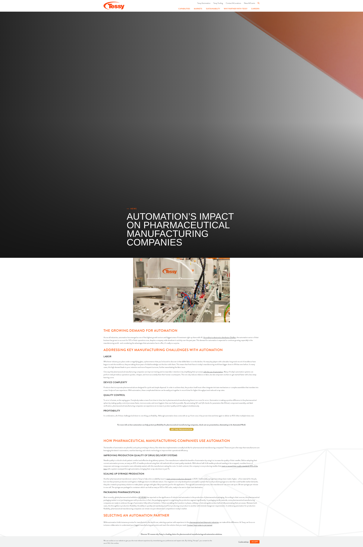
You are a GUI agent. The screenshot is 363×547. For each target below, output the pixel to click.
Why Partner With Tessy (235, 8)
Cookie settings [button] (243, 541)
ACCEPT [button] (254, 542)
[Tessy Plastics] (114, 6)
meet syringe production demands (178, 478)
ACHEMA (142, 497)
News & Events (249, 3)
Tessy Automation (203, 3)
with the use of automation (213, 371)
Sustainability (213, 8)
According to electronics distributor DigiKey (219, 337)
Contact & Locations (233, 3)
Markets (198, 8)
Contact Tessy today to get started (199, 525)
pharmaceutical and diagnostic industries (204, 522)
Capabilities (184, 8)
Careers (255, 8)
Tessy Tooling (218, 3)
